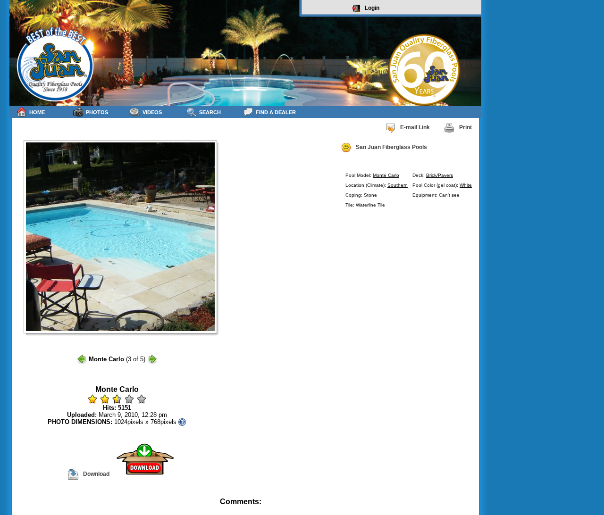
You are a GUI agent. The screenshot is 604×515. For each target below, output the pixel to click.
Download (96, 474)
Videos (152, 112)
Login (372, 8)
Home (37, 112)
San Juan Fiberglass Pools (391, 147)
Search (210, 112)
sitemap (470, 508)
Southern (397, 185)
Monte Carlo (386, 175)
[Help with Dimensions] (182, 421)
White (466, 185)
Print (465, 127)
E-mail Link (415, 127)
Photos (97, 112)
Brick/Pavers (439, 175)
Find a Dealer (276, 112)
